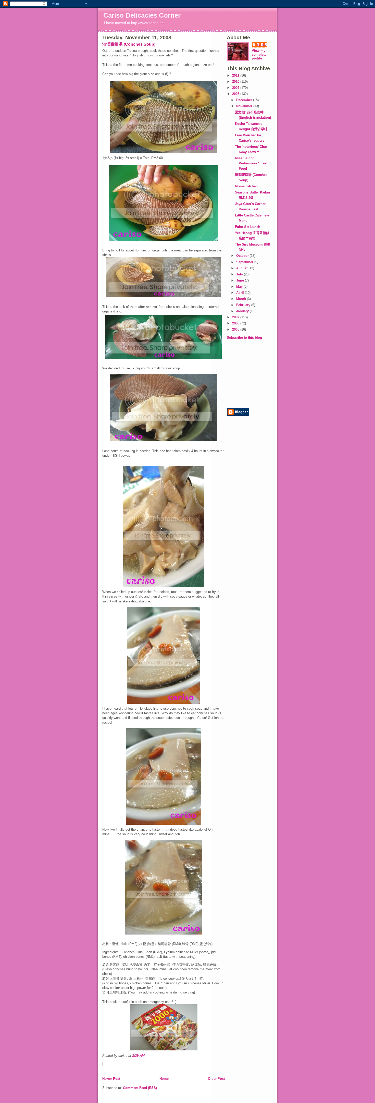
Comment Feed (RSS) (140, 1088)
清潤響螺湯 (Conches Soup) (128, 44)
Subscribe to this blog (244, 338)
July (240, 274)
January (243, 311)
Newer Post (111, 1079)
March (241, 299)
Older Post (216, 1079)
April (240, 293)
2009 (236, 88)
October (243, 256)
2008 (236, 94)
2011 (236, 75)
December (244, 100)
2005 (236, 329)
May (240, 286)
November (244, 106)
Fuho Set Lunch (247, 227)
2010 (236, 81)
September (245, 262)
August (242, 268)
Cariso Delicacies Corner (142, 15)
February (243, 305)
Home (164, 1079)
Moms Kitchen (246, 186)
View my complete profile (259, 54)
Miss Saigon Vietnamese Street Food (251, 163)
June (240, 280)
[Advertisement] (242, 373)
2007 (236, 317)
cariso (262, 44)
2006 (236, 323)
